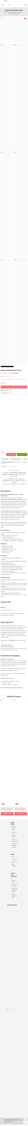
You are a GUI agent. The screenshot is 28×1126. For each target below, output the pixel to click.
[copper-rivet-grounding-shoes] (20, 312)
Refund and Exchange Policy (14, 890)
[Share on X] (7, 466)
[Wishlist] (2, 19)
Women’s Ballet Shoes (14, 13)
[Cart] (26, 5)
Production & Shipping (17, 687)
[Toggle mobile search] (4, 5)
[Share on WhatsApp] (15, 466)
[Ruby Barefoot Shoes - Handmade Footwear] (14, 5)
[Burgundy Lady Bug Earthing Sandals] (7, 752)
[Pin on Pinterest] (12, 466)
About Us (14, 859)
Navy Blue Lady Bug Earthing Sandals (20, 809)
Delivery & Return (16, 459)
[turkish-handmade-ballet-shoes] (7, 97)
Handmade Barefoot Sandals (14, 845)
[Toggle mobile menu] (2, 5)
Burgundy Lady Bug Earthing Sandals (7, 809)
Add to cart (11, 454)
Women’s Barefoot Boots (14, 828)
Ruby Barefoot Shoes (9, 376)
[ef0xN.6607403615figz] (7, 204)
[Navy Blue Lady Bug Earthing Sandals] (20, 752)
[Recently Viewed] (25, 1123)
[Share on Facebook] (10, 466)
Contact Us (14, 861)
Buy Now (22, 454)
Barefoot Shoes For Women (15, 12)
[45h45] (20, 204)
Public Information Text (14, 896)
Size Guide (5, 459)
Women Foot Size (6, 390)
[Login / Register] (24, 5)
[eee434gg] (7, 312)
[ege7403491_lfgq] (20, 97)
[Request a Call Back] (25, 1119)
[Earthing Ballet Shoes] (14, 30)
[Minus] (4, 455)
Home (5, 12)
